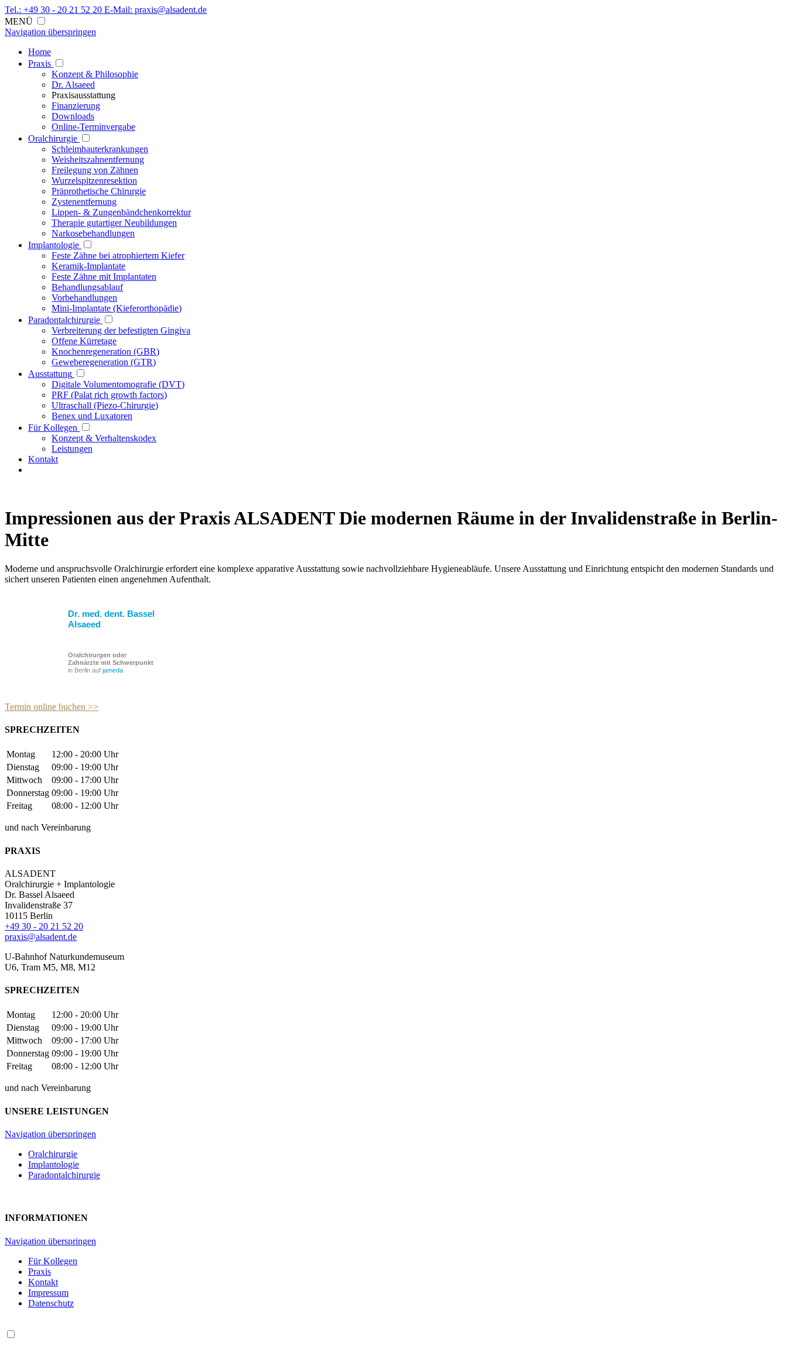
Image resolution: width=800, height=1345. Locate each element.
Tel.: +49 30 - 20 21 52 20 (54, 10)
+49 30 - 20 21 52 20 (44, 926)
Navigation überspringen (50, 32)
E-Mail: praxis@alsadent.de (155, 10)
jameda (112, 670)
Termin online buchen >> (51, 707)
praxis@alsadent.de (41, 937)
